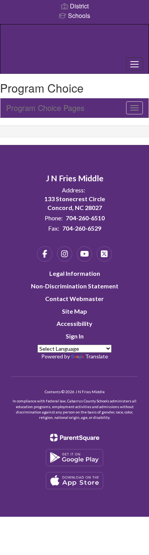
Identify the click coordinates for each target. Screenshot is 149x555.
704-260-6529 (81, 228)
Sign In (75, 336)
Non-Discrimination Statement (74, 286)
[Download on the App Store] (74, 480)
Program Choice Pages (45, 107)
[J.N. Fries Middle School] (74, 43)
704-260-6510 (85, 217)
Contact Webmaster (74, 298)
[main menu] (134, 63)
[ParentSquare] (74, 437)
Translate (96, 356)
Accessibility (74, 323)
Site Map (74, 311)
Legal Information (74, 273)
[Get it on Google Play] (74, 457)
